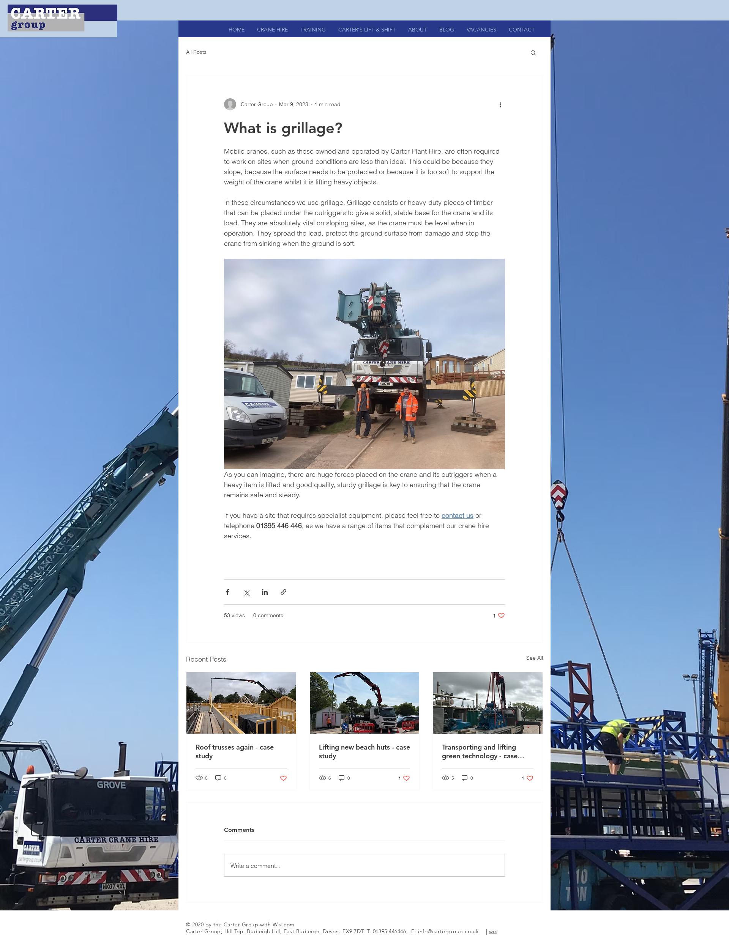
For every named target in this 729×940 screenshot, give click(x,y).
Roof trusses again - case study (235, 751)
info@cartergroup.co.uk (448, 931)
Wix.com (284, 924)
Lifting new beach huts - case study (364, 751)
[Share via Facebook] (227, 592)
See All (534, 657)
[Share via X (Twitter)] (246, 592)
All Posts (196, 52)
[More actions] (500, 104)
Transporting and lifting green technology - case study (480, 751)
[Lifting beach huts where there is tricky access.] (365, 703)
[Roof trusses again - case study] (241, 703)
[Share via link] (283, 592)
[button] (533, 52)
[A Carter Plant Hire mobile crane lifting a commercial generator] (488, 703)
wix (493, 931)
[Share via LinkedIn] (264, 592)
